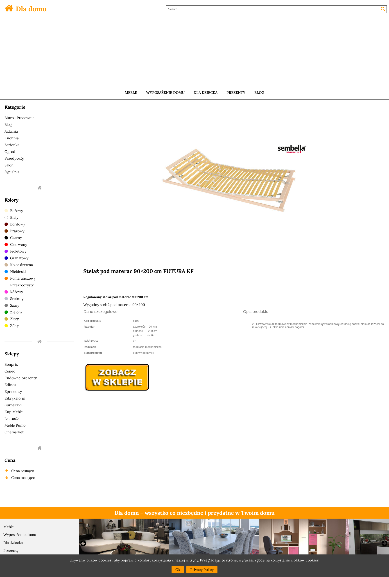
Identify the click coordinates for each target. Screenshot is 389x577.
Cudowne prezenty (21, 378)
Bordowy (17, 224)
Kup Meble (14, 411)
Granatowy (19, 258)
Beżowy (16, 210)
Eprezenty (13, 391)
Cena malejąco (23, 477)
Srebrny (16, 298)
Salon (9, 165)
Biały (14, 217)
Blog (8, 124)
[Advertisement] (194, 51)
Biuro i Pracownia (19, 117)
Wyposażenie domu (19, 534)
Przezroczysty (22, 285)
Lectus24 (12, 418)
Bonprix (11, 364)
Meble (8, 526)
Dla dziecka (13, 542)
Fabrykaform (15, 398)
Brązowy (17, 231)
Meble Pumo (15, 425)
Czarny (16, 237)
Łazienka (12, 145)
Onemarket (14, 432)
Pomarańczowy (23, 278)
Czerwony (18, 244)
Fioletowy (18, 251)
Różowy (16, 292)
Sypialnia (12, 172)
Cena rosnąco (22, 471)
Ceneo (10, 371)
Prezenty (10, 550)
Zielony (16, 312)
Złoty (14, 319)
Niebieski (18, 271)
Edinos (10, 384)
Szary (14, 305)
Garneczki (13, 405)
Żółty (14, 325)
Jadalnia (11, 131)
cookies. (312, 560)
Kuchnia (12, 138)
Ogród (10, 151)
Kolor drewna (21, 264)
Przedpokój (14, 158)
